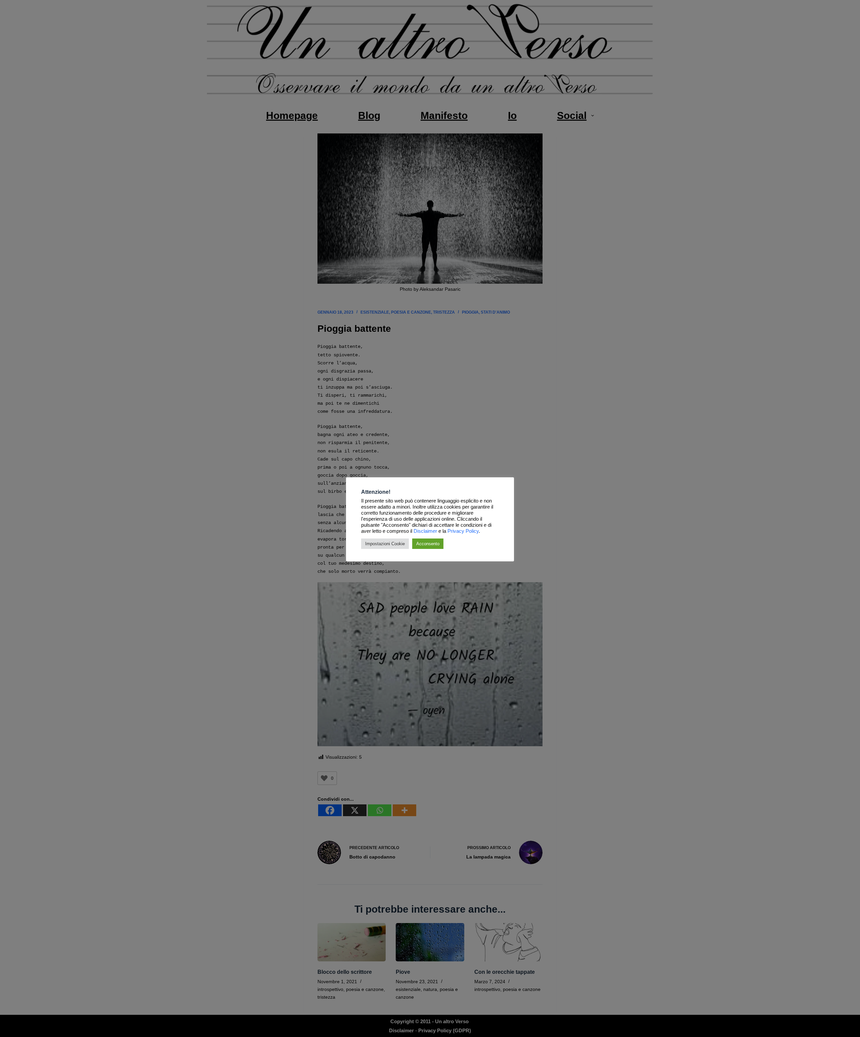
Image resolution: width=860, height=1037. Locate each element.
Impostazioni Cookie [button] (385, 543)
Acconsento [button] (427, 543)
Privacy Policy (463, 531)
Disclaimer (425, 531)
